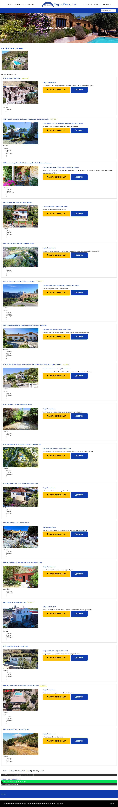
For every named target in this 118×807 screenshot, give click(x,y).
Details (79, 89)
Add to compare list (57, 89)
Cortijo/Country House (49, 82)
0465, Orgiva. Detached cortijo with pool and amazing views (21, 685)
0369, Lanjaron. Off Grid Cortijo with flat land (16, 729)
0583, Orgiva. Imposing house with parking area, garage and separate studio (26, 119)
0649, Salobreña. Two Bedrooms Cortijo (15, 602)
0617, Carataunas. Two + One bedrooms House (17, 404)
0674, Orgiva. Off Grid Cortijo (12, 78)
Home (9, 4)
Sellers (87, 4)
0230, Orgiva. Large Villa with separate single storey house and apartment (25, 325)
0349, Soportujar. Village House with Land (15, 646)
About (97, 4)
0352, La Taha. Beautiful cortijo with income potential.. (19, 281)
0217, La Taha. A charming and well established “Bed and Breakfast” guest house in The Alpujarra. (32, 364)
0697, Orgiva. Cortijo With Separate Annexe (16, 522)
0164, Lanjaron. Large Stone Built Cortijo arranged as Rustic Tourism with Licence (27, 163)
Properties (19, 4)
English (109, 10)
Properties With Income (50, 123)
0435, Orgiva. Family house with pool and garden (17, 202)
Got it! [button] (112, 803)
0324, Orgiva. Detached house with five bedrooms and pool (20, 483)
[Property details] (20, 92)
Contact (107, 4)
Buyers (30, 4)
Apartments (46, 167)
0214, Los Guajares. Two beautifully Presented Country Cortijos (22, 444)
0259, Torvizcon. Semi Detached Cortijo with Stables (18, 243)
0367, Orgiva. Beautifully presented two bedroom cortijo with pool (22, 562)
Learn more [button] (59, 803)
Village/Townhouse (63, 123)
